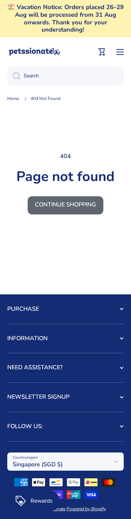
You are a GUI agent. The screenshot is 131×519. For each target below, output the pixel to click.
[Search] (13, 76)
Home (13, 98)
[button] (102, 52)
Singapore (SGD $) (38, 464)
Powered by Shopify (86, 509)
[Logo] (34, 51)
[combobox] (65, 76)
